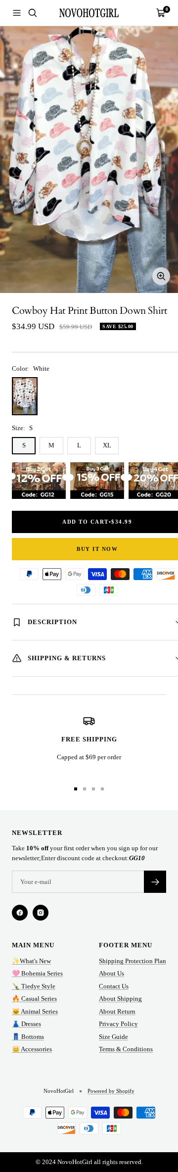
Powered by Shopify (111, 1091)
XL (107, 445)
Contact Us (114, 986)
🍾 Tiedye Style (33, 986)
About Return (117, 1011)
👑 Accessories (32, 1049)
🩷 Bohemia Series (37, 973)
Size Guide (113, 1036)
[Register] (155, 882)
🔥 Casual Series (34, 998)
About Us (111, 973)
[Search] (33, 13)
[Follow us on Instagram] (40, 913)
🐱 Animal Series (35, 1011)
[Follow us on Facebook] (20, 913)
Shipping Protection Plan (132, 961)
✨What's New (31, 961)
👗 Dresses (26, 1023)
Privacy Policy (118, 1023)
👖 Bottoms (28, 1036)
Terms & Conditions (126, 1049)
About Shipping (120, 998)
